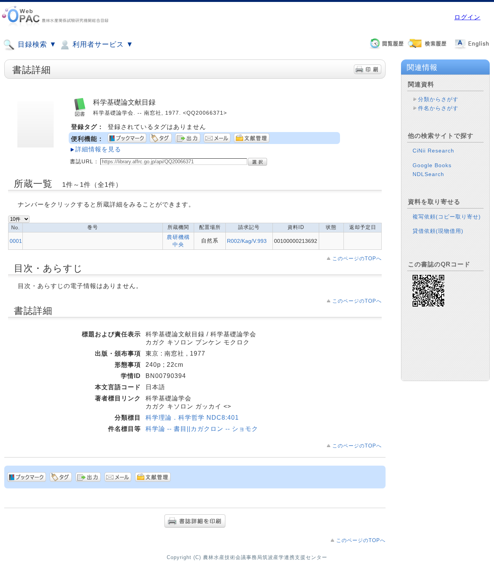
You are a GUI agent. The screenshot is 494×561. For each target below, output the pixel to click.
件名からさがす (438, 108)
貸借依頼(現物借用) (438, 231)
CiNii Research (433, 150)
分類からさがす (438, 99)
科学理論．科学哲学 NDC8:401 (192, 417)
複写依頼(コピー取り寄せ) (447, 217)
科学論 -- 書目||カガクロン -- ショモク (201, 428)
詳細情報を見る (98, 149)
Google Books (432, 165)
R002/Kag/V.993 (247, 241)
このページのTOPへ (357, 258)
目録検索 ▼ (36, 44)
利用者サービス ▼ (102, 44)
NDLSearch (428, 174)
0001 (16, 241)
